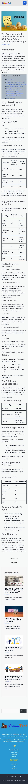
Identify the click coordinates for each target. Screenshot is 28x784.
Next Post (14, 562)
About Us (14, 764)
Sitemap (14, 756)
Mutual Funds (5, 44)
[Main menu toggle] (25, 3)
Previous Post (14, 558)
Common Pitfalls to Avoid (13, 96)
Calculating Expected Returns (14, 86)
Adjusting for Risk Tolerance (14, 93)
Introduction (10, 80)
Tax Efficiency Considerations (14, 89)
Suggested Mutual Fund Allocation (16, 84)
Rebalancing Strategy (12, 91)
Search (23, 711)
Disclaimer (14, 754)
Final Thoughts (10, 98)
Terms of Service (14, 750)
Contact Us (14, 768)
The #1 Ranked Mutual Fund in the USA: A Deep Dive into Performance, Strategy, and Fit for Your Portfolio (14, 590)
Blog (14, 766)
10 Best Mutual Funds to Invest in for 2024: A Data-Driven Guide (14, 620)
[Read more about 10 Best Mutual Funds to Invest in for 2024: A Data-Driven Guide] (14, 611)
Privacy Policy (14, 752)
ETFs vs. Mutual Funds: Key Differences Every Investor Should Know (13, 649)
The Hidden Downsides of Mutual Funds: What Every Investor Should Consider (13, 678)
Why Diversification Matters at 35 (15, 82)
